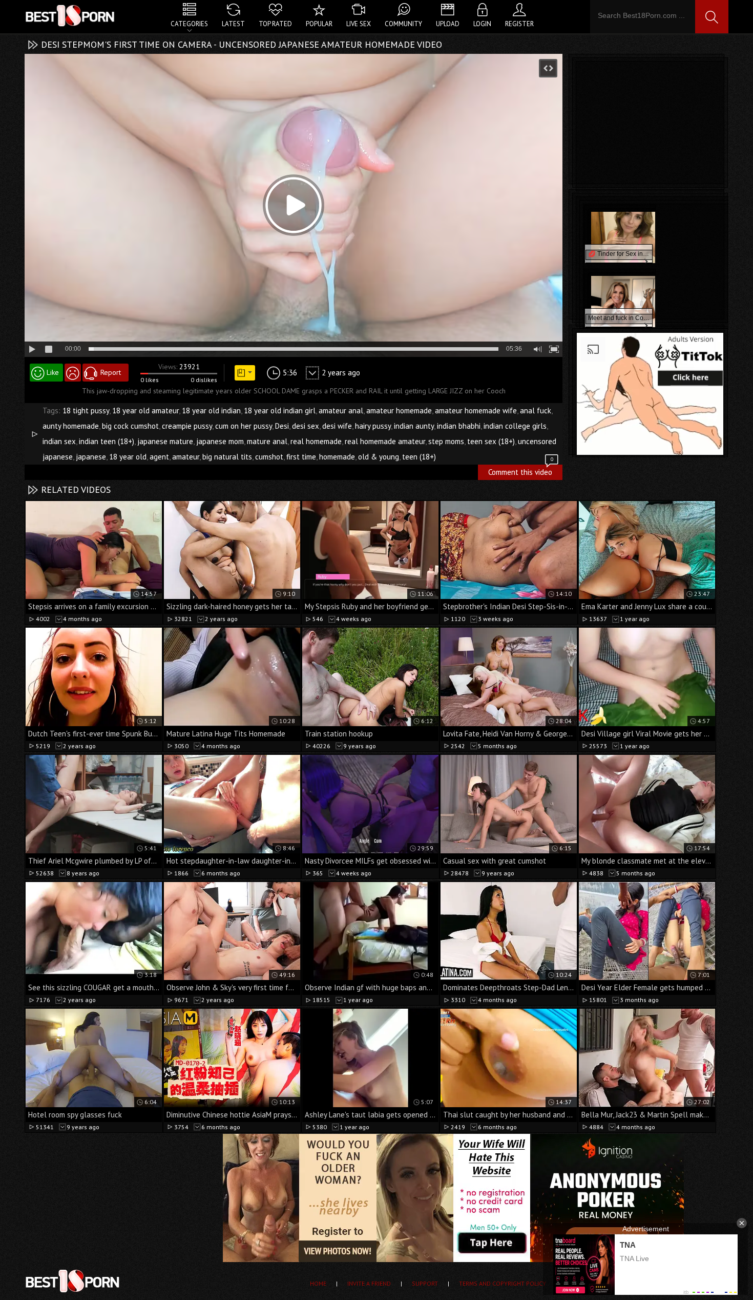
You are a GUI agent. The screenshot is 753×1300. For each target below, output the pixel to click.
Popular (319, 23)
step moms (446, 441)
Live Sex (358, 23)
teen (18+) (419, 457)
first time (301, 457)
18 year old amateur (145, 410)
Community (403, 23)
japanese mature (165, 441)
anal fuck (535, 410)
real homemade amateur (385, 441)
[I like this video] (46, 373)
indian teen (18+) (106, 441)
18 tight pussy (85, 410)
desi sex (305, 426)
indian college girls (515, 426)
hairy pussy (373, 426)
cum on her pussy (243, 426)
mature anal (267, 441)
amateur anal (341, 410)
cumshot (269, 457)
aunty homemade (71, 426)
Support (425, 1283)
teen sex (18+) (491, 441)
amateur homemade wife (476, 410)
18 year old (128, 457)
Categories (189, 23)
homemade (337, 457)
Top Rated (275, 23)
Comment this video (520, 471)
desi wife (337, 426)
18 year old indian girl (280, 410)
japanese (91, 457)
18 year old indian (211, 410)
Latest (233, 23)
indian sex (59, 441)
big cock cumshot (130, 426)
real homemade (316, 441)
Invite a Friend (369, 1283)
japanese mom (220, 441)
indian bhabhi (458, 426)
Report (110, 372)
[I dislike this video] (73, 373)
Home (318, 1283)
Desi (282, 426)
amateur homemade (399, 410)
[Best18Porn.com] (71, 15)
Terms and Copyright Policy (502, 1283)
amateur (185, 457)
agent (159, 457)
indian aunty (414, 426)
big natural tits (227, 457)
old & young (378, 457)
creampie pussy (187, 426)
